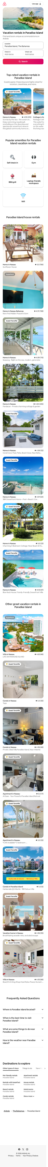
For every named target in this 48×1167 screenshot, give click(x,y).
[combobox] (23, 46)
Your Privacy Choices (30, 1156)
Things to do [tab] (27, 1068)
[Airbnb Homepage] (4, 3)
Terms (18, 1156)
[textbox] (13, 54)
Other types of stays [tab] (11, 1068)
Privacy (11, 1156)
